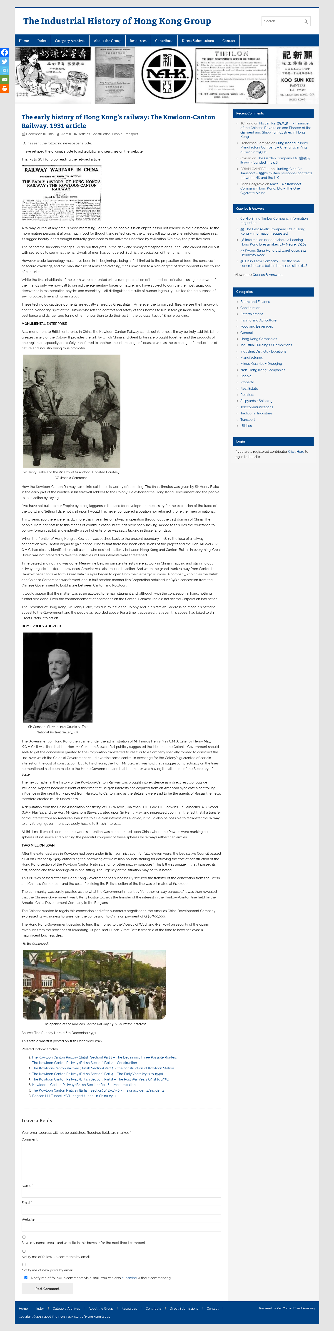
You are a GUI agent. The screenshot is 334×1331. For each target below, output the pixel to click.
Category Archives (70, 41)
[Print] (4, 88)
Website (28, 1219)
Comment (31, 1139)
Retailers (247, 395)
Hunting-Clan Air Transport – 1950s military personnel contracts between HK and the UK (276, 173)
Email (27, 1202)
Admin (66, 134)
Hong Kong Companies (258, 339)
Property (247, 382)
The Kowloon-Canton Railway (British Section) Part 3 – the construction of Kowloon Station (103, 1068)
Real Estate (249, 389)
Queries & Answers (250, 208)
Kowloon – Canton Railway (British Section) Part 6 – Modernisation (84, 1085)
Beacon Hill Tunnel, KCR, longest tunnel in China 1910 (74, 1096)
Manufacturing (251, 357)
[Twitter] (4, 61)
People (117, 134)
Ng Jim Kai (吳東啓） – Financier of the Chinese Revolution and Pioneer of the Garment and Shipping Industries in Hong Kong (275, 130)
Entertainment (251, 314)
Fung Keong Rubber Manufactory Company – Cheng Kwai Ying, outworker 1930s (274, 147)
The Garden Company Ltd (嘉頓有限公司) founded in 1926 (275, 160)
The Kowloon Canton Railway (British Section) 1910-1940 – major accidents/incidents (98, 1090)
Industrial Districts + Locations (263, 351)
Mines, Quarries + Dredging (261, 364)
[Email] (4, 79)
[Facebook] (4, 52)
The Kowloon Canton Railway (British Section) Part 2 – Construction (84, 1063)
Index (42, 41)
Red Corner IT (286, 1308)
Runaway (308, 1308)
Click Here (296, 452)
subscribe (129, 1278)
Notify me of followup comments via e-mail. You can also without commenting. (100, 1278)
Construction (101, 134)
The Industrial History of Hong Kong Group (117, 20)
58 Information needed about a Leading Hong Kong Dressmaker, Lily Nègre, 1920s (273, 242)
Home (24, 41)
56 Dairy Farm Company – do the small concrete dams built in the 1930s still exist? (273, 263)
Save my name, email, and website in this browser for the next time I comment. (84, 1243)
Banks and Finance (255, 302)
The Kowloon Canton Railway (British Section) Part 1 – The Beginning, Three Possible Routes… (104, 1057)
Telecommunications (256, 407)
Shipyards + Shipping (256, 401)
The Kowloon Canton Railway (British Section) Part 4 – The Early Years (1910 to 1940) (97, 1074)
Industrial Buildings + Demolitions (266, 345)
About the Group (107, 41)
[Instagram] (4, 70)
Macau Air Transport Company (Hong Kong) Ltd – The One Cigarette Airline (270, 188)
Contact (228, 41)
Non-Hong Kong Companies (262, 370)
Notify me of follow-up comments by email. (56, 1257)
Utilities (246, 426)
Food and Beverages (256, 326)
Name (27, 1185)
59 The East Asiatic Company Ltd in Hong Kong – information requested (272, 231)
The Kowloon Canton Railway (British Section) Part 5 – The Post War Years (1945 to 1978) (100, 1079)
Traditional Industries (256, 413)
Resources (138, 41)
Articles (84, 134)
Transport (131, 134)
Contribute (164, 41)
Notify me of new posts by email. (47, 1270)
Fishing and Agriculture (258, 320)
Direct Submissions (198, 41)
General (246, 333)
